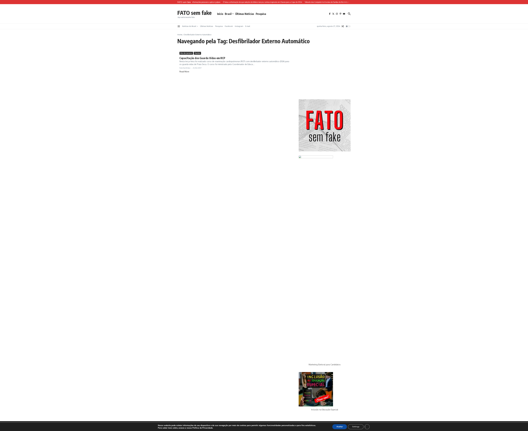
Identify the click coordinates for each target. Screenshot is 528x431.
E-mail (247, 26)
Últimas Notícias (244, 13)
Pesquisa (261, 13)
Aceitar (339, 426)
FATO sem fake (194, 12)
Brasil (228, 13)
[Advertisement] (325, 73)
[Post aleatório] (343, 26)
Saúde (197, 53)
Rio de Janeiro (186, 53)
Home (179, 34)
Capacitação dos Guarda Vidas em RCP (202, 58)
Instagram (239, 26)
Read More (184, 71)
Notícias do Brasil (189, 26)
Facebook (229, 26)
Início (220, 13)
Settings (355, 426)
